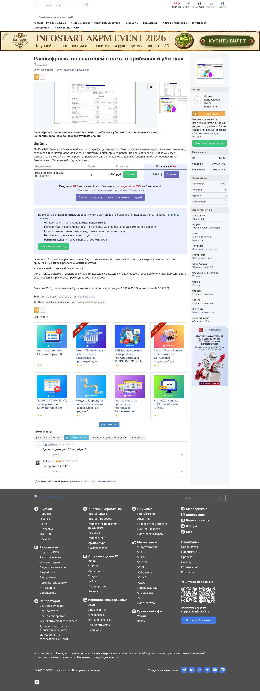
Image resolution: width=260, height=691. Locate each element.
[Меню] (37, 5)
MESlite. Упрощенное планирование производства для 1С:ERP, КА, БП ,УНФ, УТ (128, 358)
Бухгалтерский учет (203, 312)
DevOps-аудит (49, 610)
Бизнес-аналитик (201, 236)
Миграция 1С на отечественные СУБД (53, 637)
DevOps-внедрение (52, 616)
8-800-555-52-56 (193, 607)
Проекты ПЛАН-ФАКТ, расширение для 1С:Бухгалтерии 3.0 (52, 404)
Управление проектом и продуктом (103, 525)
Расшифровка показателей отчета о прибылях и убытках (109, 58)
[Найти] (223, 498)
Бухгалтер (198, 240)
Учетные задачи (49, 562)
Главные (45, 518)
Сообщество (47, 592)
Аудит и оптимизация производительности (53, 628)
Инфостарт (89, 296)
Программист (146, 513)
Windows (197, 276)
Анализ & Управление (105, 509)
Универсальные (147, 587)
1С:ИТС (93, 566)
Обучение (144, 509)
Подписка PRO (49, 552)
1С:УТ (140, 567)
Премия (44, 539)
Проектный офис (150, 611)
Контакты (187, 572)
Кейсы (92, 581)
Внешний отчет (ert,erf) (205, 249)
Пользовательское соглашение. (55, 657)
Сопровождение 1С (103, 556)
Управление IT (97, 537)
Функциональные (50, 557)
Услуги (92, 576)
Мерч (190, 532)
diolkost (52, 444)
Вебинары (94, 591)
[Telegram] (184, 670)
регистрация (91, 481)
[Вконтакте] (192, 670)
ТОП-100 (45, 533)
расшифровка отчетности (92, 302)
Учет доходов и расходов (206, 227)
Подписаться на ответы (49, 437)
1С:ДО (141, 582)
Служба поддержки (199, 581)
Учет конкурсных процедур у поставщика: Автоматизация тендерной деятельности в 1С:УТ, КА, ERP (129, 411)
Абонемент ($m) (201, 321)
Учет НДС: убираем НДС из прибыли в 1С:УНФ (166, 404)
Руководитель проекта (152, 523)
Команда (94, 532)
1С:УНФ (142, 562)
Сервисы (94, 571)
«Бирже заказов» (202, 133)
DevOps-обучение (51, 605)
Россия (196, 285)
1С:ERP (141, 552)
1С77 (140, 597)
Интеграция (47, 587)
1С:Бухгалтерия (147, 547)
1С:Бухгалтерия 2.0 (202, 267)
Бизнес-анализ (98, 513)
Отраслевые (96, 614)
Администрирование (53, 582)
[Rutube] (222, 670)
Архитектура (96, 543)
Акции (92, 561)
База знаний (48, 547)
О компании (190, 542)
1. (43, 444)
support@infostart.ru (195, 611)
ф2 (73, 302)
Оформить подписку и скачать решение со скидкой (110, 197)
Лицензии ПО (97, 609)
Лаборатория (49, 601)
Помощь (186, 562)
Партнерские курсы (150, 533)
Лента (43, 523)
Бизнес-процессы (100, 518)
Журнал (45, 509)
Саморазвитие (97, 547)
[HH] (199, 670)
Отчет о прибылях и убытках (53, 302)
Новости (45, 513)
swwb (51, 461)
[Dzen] (207, 670)
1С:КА (141, 557)
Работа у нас (189, 567)
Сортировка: (108, 437)
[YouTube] (215, 670)
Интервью (46, 528)
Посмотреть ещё (109, 424)
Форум (191, 526)
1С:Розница (144, 572)
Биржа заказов (197, 520)
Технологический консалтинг (58, 621)
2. (44, 461)
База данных (47, 577)
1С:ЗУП (142, 577)
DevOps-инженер (148, 528)
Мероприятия (196, 509)
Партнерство (97, 586)
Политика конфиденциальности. (98, 657)
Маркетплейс (147, 542)
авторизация (108, 481)
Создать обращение (198, 620)
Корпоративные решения (107, 600)
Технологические (99, 624)
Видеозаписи (196, 514)
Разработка (47, 572)
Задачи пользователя (53, 567)
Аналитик (143, 518)
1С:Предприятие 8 (202, 258)
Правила (186, 557)
